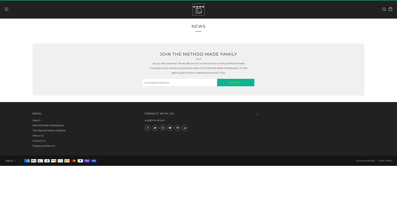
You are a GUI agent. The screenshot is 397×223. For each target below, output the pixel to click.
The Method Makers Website (49, 130)
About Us (38, 135)
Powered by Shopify (365, 161)
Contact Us (39, 140)
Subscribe (234, 82)
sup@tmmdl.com (155, 120)
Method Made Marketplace (48, 125)
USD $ (9, 161)
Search (36, 120)
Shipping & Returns (44, 145)
